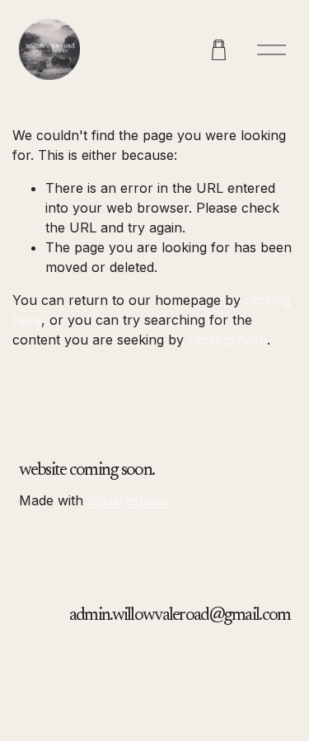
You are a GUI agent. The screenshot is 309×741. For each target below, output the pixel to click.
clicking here (227, 339)
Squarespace (128, 500)
